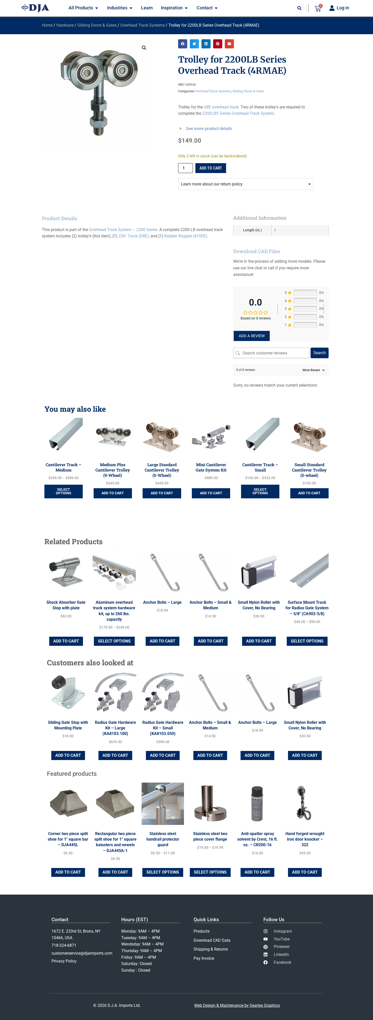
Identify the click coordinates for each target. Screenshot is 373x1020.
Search (319, 352)
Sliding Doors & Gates (96, 25)
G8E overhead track (221, 107)
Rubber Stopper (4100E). (186, 236)
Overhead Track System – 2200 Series (123, 229)
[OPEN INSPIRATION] (186, 8)
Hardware (65, 25)
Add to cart (210, 168)
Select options (63, 491)
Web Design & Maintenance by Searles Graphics (237, 1005)
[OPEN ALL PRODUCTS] (96, 8)
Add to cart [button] (112, 493)
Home (47, 25)
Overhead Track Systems (142, 25)
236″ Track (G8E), (133, 236)
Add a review (252, 336)
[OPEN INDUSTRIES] (131, 8)
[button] (144, 47)
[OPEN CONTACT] (216, 8)
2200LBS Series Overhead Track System (238, 113)
